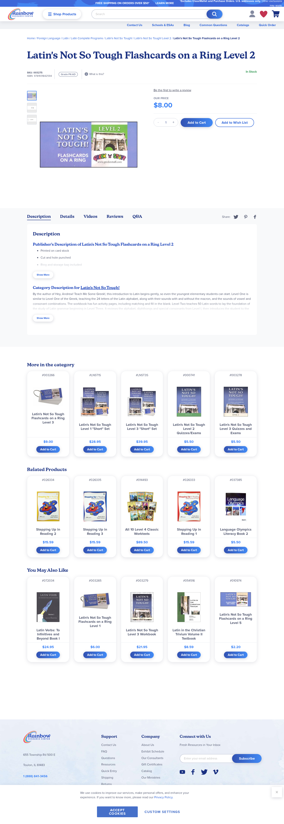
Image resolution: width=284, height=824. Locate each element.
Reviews (115, 216)
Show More (43, 275)
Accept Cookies (117, 812)
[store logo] (20, 14)
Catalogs (243, 25)
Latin (66, 38)
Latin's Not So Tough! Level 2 (152, 38)
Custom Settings (162, 811)
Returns (106, 784)
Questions (108, 758)
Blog (187, 25)
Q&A (137, 216)
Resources (108, 764)
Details (67, 216)
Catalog (146, 771)
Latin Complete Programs (87, 38)
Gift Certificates (151, 764)
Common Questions (213, 25)
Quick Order (267, 25)
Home (31, 38)
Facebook (255, 217)
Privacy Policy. (163, 797)
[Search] (214, 14)
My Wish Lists (263, 14)
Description (39, 216)
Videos (90, 216)
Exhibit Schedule (152, 751)
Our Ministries (150, 777)
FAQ (104, 751)
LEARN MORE (165, 3)
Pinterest (246, 217)
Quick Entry (109, 771)
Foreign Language (48, 38)
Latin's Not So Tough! (118, 38)
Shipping (107, 777)
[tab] (39, 217)
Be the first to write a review (172, 90)
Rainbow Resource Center (37, 738)
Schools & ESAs (163, 25)
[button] (252, 13)
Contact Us (134, 25)
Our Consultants (152, 758)
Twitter (236, 217)
